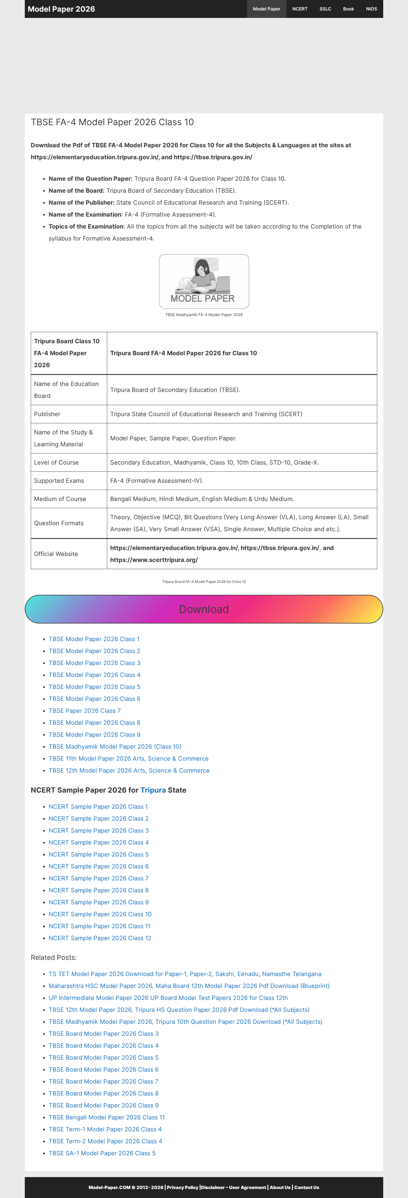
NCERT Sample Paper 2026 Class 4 (99, 842)
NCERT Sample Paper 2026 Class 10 (100, 914)
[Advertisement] (204, 66)
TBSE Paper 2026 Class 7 (85, 710)
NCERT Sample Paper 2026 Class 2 (99, 818)
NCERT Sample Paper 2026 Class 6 (99, 866)
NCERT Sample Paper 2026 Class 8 (99, 890)
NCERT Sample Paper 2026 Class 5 (99, 854)
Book (348, 9)
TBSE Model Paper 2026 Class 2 (94, 651)
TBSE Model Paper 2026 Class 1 (94, 639)
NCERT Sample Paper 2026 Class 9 (99, 902)
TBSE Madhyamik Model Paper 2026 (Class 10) (115, 746)
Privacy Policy (182, 1187)
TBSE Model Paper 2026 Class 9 (94, 734)
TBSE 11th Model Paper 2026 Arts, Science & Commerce (129, 758)
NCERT (300, 9)
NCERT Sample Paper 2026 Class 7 (98, 878)
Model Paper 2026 (61, 8)
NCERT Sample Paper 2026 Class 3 (99, 830)
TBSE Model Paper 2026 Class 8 (94, 722)
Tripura (154, 790)
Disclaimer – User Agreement (233, 1187)
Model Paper (266, 9)
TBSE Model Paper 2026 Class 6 (94, 698)
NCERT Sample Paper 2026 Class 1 (98, 806)
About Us (280, 1187)
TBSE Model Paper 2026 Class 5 (94, 686)
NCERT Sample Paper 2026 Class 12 (100, 938)
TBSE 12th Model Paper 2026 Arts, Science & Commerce (129, 770)
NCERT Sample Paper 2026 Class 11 (100, 926)
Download (204, 609)
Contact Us (306, 1187)
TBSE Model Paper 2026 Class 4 (95, 674)
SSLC (325, 9)
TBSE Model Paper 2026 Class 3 (95, 663)
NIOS (371, 9)
